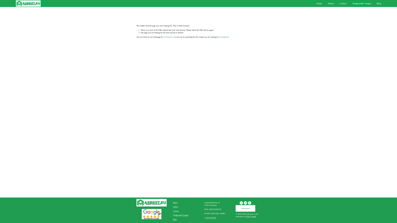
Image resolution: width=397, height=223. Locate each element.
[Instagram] (245, 203)
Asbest (331, 3)
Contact (343, 3)
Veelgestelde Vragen (361, 3)
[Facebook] (241, 203)
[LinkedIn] (249, 203)
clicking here (168, 37)
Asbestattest (245, 208)
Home (319, 3)
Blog (379, 3)
